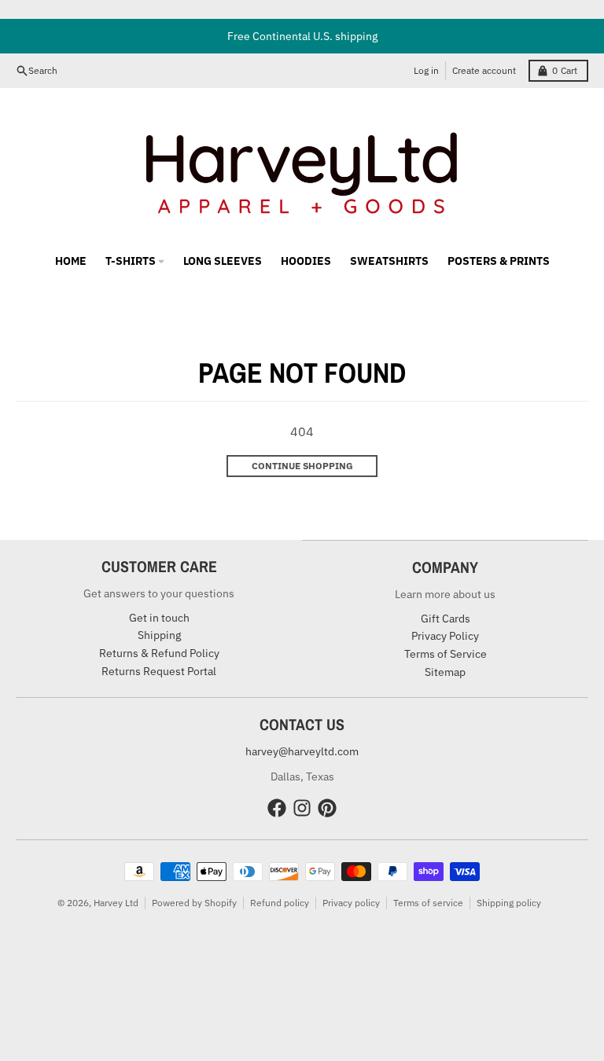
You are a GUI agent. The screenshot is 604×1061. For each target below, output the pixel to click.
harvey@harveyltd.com (302, 751)
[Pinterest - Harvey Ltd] (327, 808)
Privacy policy (351, 903)
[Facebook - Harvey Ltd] (276, 808)
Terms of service (428, 903)
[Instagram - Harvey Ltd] (302, 808)
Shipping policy (509, 903)
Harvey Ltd (116, 903)
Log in (426, 70)
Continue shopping (302, 466)
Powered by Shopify (194, 903)
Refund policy (279, 903)
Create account (484, 70)
